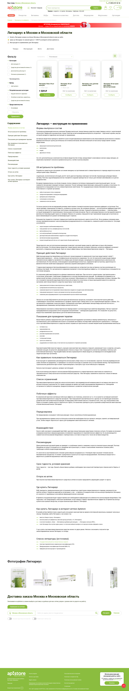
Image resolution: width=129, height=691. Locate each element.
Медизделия (88, 15)
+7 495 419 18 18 (114, 3)
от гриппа (62, 11)
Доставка (50, 49)
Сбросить (15, 112)
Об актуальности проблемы (17, 132)
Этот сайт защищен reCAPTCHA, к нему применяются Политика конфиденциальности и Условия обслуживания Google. (59, 688)
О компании (67, 686)
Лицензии (9, 683)
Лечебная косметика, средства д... (21, 97)
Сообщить (68, 95)
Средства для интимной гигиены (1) (21, 67)
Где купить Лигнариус (15, 176)
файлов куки (117, 679)
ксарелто (56, 11)
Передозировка (13, 156)
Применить (15, 116)
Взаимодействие (13, 160)
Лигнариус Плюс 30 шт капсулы (47, 79)
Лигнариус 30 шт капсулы (69, 79)
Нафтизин (76, 11)
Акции (11, 15)
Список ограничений (14, 149)
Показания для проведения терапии (20, 139)
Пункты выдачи (33, 673)
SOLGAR (81, 11)
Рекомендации (13, 164)
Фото (40, 49)
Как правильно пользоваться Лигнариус (17, 144)
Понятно (112, 683)
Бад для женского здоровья (19, 93)
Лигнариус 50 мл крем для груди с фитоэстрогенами (112, 79)
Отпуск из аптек (13, 172)
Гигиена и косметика (60, 15)
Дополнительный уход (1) (18, 71)
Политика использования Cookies (72, 680)
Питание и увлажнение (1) (18, 74)
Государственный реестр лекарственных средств (54, 542)
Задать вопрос (32, 680)
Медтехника (102, 15)
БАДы (46, 15)
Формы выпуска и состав (16, 128)
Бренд (11, 83)
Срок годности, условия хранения (19, 168)
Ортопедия (116, 15)
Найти (96, 8)
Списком (116, 613)
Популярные (53, 57)
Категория (12, 60)
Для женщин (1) (15, 64)
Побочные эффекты (14, 153)
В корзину (47, 95)
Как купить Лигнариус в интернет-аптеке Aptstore (19, 180)
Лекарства (22, 15)
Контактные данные (69, 683)
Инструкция (28, 49)
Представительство (16, 104)
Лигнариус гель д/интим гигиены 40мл (90, 79)
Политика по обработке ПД (71, 676)
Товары (15, 49)
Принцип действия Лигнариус (17, 135)
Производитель (14, 79)
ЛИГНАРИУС (14, 86)
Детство (76, 15)
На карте (106, 613)
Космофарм (14, 108)
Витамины (69, 11)
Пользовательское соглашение (72, 673)
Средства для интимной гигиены (20, 100)
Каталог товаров (36, 8)
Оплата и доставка (33, 676)
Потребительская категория (18, 90)
